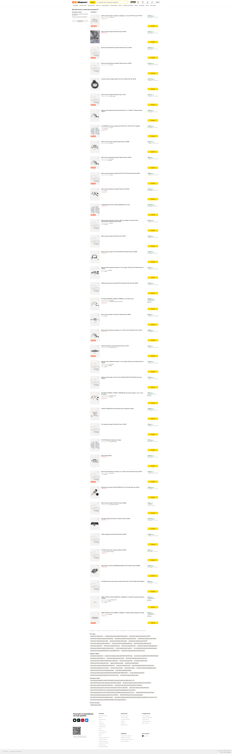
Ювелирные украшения (103, 746)
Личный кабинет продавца (126, 735)
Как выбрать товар (124, 715)
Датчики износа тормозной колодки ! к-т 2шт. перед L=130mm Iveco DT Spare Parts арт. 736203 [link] (122, 268)
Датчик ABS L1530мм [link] (106, 455)
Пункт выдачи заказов (146, 721)
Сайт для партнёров (125, 741)
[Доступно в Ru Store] (86, 721)
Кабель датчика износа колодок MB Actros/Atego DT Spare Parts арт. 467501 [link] (119, 283)
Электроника (101, 723)
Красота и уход (102, 730)
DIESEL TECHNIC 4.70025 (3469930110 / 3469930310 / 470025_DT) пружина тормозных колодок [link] (122, 597)
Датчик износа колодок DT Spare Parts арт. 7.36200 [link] (113, 31)
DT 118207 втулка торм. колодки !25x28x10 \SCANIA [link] (113, 550)
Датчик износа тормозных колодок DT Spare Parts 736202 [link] (115, 189)
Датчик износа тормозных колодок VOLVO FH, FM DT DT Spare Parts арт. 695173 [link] (120, 173)
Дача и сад (101, 733)
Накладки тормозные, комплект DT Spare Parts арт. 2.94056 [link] (115, 518)
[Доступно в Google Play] (78, 721)
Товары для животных (103, 741)
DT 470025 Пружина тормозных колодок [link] (111, 440)
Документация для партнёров (127, 739)
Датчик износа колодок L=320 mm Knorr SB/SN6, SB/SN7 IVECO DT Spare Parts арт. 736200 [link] (121, 378)
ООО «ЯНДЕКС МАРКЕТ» (226, 750)
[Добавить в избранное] (98, 16)
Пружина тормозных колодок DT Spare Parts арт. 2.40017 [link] (115, 345)
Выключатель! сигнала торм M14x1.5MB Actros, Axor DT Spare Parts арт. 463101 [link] (120, 487)
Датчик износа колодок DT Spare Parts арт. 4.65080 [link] (113, 503)
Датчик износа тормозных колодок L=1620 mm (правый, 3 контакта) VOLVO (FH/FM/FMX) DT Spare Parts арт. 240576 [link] (119, 221)
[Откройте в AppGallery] (82, 721)
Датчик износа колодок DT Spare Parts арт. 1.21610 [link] (113, 94)
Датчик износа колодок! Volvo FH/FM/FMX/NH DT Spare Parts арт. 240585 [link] (119, 251)
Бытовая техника (102, 719)
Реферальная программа (147, 717)
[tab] (75, 5)
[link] (97, 636)
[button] (94, 12)
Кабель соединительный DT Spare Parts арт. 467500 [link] (114, 534)
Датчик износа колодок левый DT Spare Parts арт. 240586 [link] (115, 141)
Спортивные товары (103, 739)
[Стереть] (126, 2)
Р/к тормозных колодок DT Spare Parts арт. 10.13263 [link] (113, 424)
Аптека (100, 728)
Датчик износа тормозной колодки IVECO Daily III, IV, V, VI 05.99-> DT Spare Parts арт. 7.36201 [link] (121, 111)
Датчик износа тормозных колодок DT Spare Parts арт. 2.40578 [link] (116, 47)
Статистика (5, 751)
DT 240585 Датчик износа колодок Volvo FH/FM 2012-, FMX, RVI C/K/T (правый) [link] (120, 126)
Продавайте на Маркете (125, 737)
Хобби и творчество (103, 732)
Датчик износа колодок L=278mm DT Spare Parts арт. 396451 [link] (116, 314)
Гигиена (100, 721)
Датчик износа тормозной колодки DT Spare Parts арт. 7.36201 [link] (116, 157)
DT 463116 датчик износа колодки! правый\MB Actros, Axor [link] (115, 204)
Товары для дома (102, 726)
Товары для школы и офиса (104, 737)
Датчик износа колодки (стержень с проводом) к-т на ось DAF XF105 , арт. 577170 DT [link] (121, 15)
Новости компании (146, 715)
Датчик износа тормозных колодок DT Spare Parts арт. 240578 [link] (116, 63)
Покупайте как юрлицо (125, 719)
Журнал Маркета (124, 724)
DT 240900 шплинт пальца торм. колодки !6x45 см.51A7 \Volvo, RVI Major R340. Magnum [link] (122, 581)
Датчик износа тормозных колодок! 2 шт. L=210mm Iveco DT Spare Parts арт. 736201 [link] (121, 330)
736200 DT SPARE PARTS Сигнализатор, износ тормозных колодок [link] (117, 408)
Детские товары (102, 744)
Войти (157, 2)
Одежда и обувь (102, 724)
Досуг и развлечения (103, 715)
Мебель (100, 717)
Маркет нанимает (145, 723)
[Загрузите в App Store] (74, 721)
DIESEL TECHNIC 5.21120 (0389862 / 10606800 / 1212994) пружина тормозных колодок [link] (122, 612)
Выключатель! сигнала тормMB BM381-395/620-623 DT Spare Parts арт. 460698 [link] (120, 565)
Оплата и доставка (124, 717)
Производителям (145, 719)
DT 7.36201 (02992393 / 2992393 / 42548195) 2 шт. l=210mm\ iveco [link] (117, 298)
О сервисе (123, 721)
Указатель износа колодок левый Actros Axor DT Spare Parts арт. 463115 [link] (118, 79)
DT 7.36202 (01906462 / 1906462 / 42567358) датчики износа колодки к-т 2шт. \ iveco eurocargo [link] (122, 393)
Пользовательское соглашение (15, 751)
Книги (100, 735)
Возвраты (123, 723)
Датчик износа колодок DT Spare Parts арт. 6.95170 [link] (113, 236)
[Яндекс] (229, 752)
